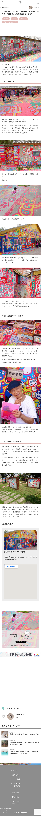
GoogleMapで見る (11, 559)
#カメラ (23, 19)
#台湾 (6, 19)
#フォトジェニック (10, 22)
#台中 (14, 19)
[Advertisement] (20, 681)
